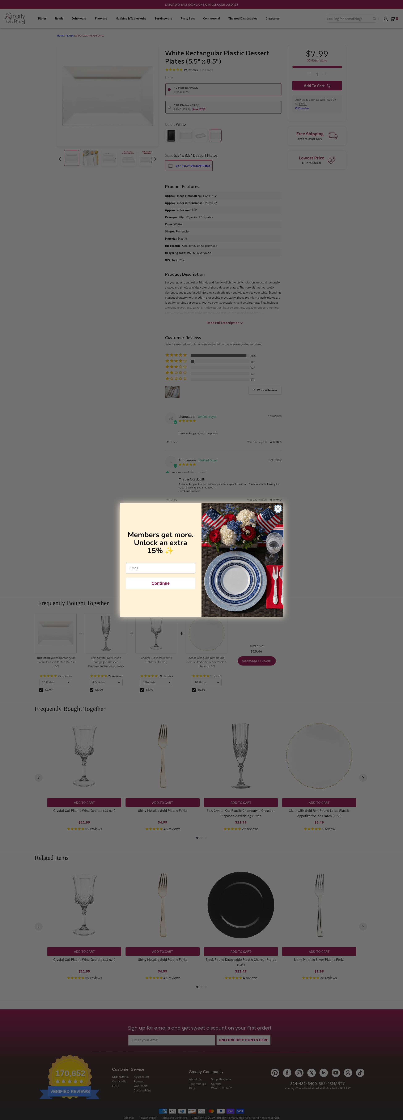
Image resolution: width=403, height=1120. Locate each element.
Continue (161, 583)
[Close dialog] (278, 508)
